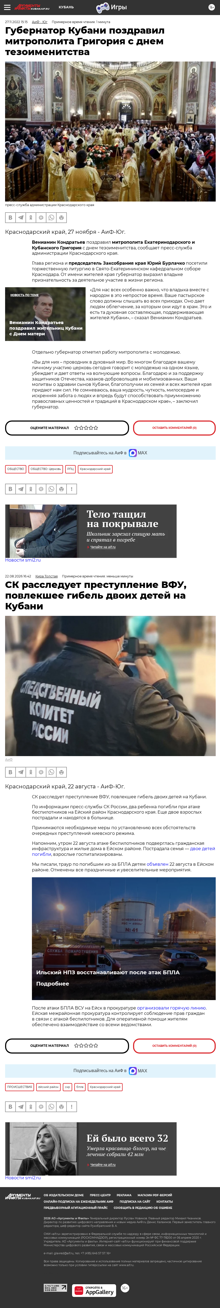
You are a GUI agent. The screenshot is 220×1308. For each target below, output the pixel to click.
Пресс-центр (100, 1195)
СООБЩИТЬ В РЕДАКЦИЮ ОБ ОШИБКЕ (143, 1208)
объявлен (158, 864)
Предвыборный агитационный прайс (76, 1208)
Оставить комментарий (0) (174, 428)
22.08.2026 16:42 (18, 576)
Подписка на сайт (135, 1201)
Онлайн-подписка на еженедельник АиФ (78, 1201)
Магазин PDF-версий (155, 1195)
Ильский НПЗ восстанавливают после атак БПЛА (108, 972)
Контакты (164, 1201)
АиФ (9, 759)
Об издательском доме (64, 1195)
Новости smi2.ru (23, 560)
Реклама (124, 1195)
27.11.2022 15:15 (16, 22)
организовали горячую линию (171, 1008)
